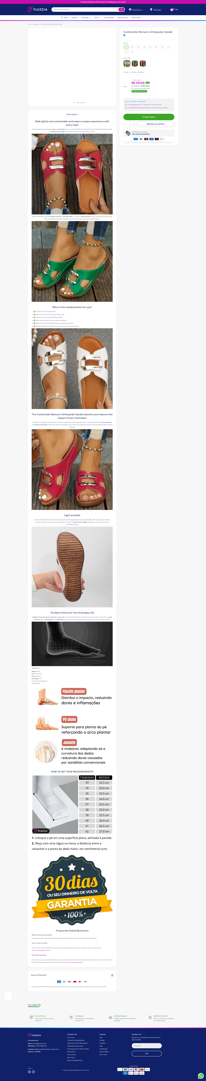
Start (66, 17)
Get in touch (136, 17)
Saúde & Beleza (122, 17)
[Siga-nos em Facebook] (29, 1071)
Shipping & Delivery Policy (75, 1046)
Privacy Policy (71, 1054)
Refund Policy (71, 1052)
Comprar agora (148, 117)
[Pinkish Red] (142, 63)
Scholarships (109, 17)
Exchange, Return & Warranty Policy (78, 1049)
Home (29, 24)
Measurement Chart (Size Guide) (77, 1043)
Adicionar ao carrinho (155, 124)
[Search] (121, 9)
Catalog (74, 17)
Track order (70, 1037)
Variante (126, 72)
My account (137, 10)
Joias (96, 17)
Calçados (84, 17)
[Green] (134, 63)
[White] (126, 63)
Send (146, 1053)
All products (36, 24)
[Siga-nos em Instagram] (33, 1071)
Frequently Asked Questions (76, 1040)
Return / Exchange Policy (75, 1060)
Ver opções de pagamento (140, 88)
